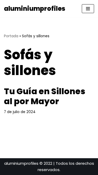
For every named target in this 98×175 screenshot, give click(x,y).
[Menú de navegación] (88, 8)
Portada (11, 36)
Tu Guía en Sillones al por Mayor (44, 96)
